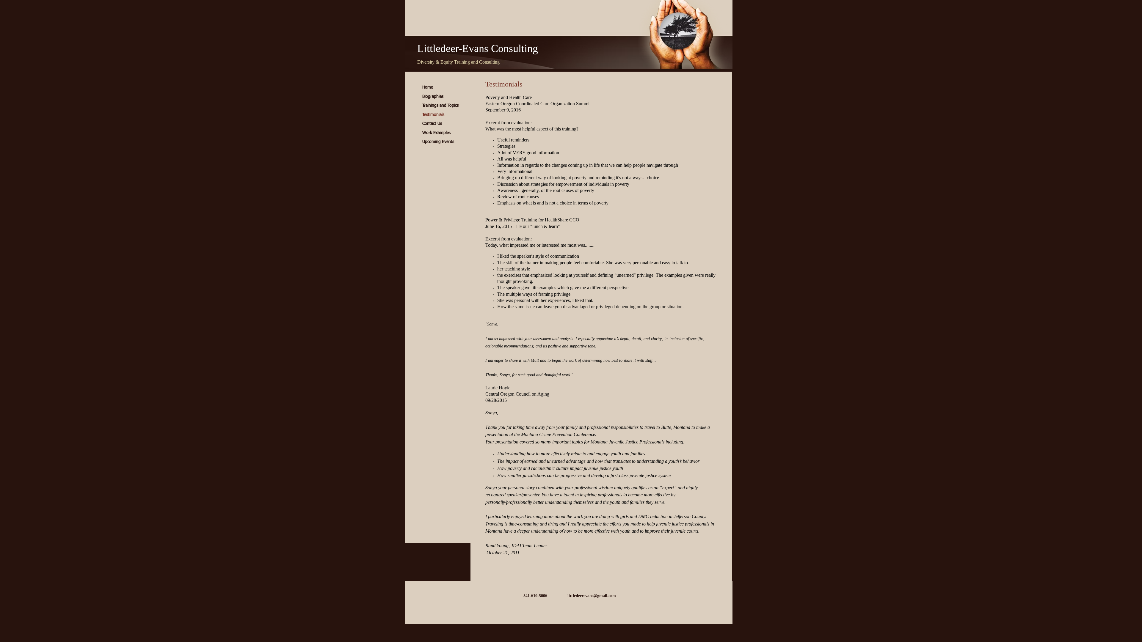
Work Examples (436, 133)
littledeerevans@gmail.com (591, 596)
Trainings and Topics (440, 105)
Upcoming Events (438, 142)
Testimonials (433, 115)
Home (427, 87)
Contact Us (432, 124)
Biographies (432, 97)
